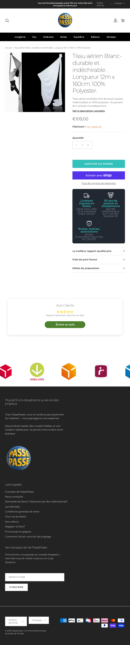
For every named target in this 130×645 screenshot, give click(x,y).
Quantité (78, 137)
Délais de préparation (85, 268)
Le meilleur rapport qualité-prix (91, 251)
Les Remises (12, 506)
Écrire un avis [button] (65, 324)
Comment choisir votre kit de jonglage (28, 536)
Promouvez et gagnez (18, 531)
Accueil (8, 48)
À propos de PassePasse (19, 491)
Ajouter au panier (98, 163)
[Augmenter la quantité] (89, 145)
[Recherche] (7, 21)
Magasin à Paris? (15, 526)
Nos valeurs (12, 521)
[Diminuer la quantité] (76, 145)
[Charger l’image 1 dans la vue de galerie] (35, 82)
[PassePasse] (65, 20)
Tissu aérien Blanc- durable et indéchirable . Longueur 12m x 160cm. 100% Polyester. (53, 48)
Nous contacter (14, 496)
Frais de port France (84, 259)
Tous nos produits (15, 516)
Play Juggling (93, 126)
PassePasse (17, 631)
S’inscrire (16, 587)
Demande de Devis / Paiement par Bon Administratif (36, 501)
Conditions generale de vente (22, 511)
